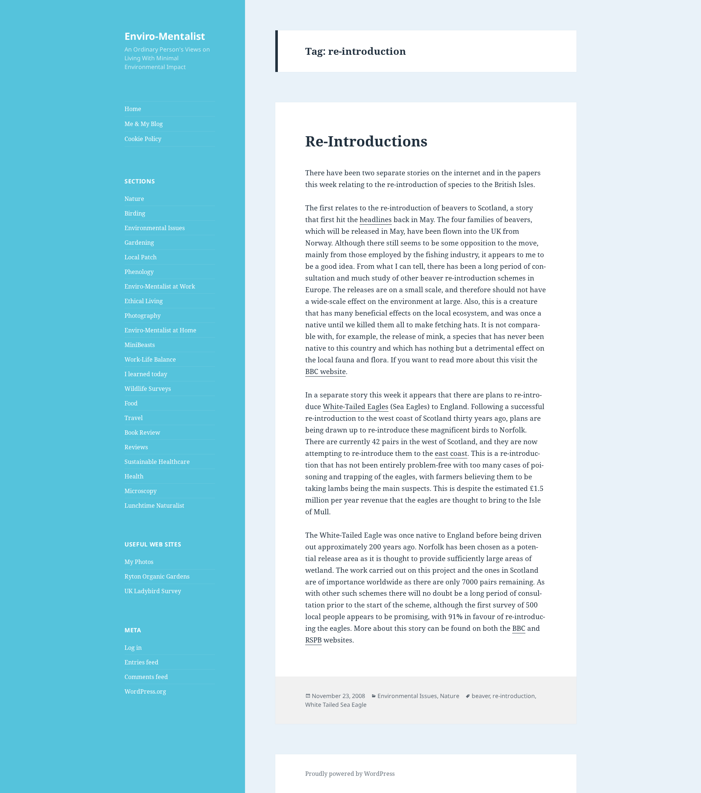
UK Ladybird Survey (153, 591)
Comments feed (146, 677)
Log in (133, 648)
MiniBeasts (140, 345)
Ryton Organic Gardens (157, 576)
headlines (376, 219)
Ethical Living (144, 301)
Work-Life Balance (150, 359)
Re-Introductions (366, 140)
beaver (481, 696)
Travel (134, 418)
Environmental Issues (155, 228)
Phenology (139, 272)
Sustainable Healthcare (157, 462)
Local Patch (141, 257)
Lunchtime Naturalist (154, 506)
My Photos (139, 562)
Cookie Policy (143, 139)
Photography (143, 316)
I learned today (146, 374)
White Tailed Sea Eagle (336, 705)
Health (134, 476)
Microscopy (141, 491)
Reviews (136, 447)
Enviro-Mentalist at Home (160, 330)
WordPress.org (145, 691)
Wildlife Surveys (148, 389)
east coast (451, 453)
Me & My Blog (144, 124)
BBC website (325, 371)
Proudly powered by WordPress (350, 774)
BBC (518, 628)
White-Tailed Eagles (355, 406)
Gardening (139, 243)
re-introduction (514, 696)
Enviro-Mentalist (165, 36)
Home (133, 109)
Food (131, 403)
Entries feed (141, 662)
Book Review (142, 432)
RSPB (313, 640)
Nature (134, 199)
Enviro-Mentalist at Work (160, 286)
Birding (135, 213)
